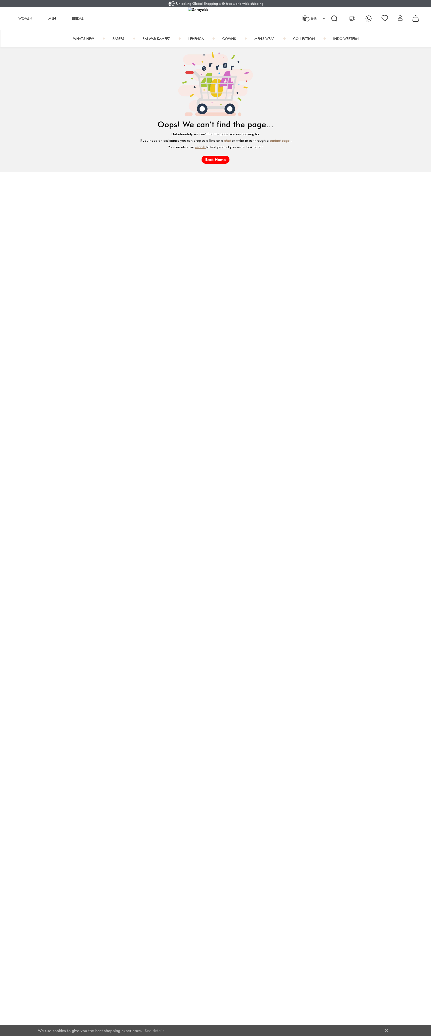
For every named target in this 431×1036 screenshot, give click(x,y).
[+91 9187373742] (369, 18)
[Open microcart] (415, 18)
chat (227, 140)
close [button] (386, 1031)
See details (154, 1030)
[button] (400, 18)
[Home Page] (215, 18)
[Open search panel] (334, 18)
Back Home (215, 159)
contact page (280, 140)
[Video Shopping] (353, 18)
